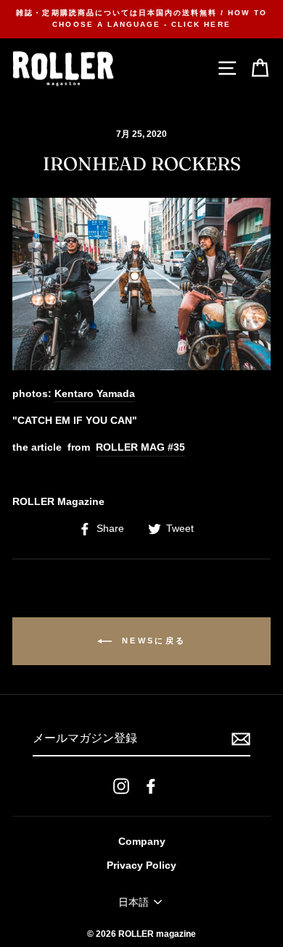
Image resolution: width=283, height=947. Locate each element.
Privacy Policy (141, 865)
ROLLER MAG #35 (140, 447)
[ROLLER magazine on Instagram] (121, 786)
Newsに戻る (152, 639)
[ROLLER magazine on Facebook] (151, 786)
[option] (141, 19)
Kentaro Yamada (94, 393)
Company (141, 841)
